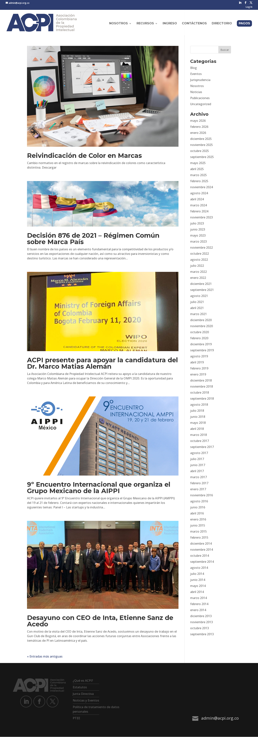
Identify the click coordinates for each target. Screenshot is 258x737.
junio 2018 (197, 417)
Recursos (145, 23)
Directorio (222, 23)
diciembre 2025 (201, 139)
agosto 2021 (199, 296)
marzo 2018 (198, 435)
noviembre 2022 (201, 247)
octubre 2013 (199, 628)
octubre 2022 (199, 253)
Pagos (244, 23)
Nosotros (197, 86)
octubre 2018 (199, 392)
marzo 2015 (198, 531)
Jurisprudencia (200, 80)
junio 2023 (197, 229)
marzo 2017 (198, 477)
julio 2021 (197, 302)
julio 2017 (197, 459)
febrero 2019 (199, 368)
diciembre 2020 (201, 320)
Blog (193, 68)
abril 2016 (197, 513)
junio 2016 (197, 507)
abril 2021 (197, 308)
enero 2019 (198, 374)
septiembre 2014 (202, 562)
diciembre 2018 (201, 380)
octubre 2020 (199, 332)
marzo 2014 (198, 598)
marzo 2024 (198, 205)
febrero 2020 (199, 338)
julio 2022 (197, 266)
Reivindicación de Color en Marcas (84, 156)
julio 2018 (197, 411)
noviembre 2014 (201, 549)
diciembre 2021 (201, 284)
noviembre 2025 (201, 145)
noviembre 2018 (201, 386)
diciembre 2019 (201, 344)
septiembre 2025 (202, 157)
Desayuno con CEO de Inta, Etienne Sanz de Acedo (100, 621)
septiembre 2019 (202, 350)
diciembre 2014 (201, 543)
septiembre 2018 (202, 398)
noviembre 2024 (201, 187)
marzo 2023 (198, 241)
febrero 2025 (199, 181)
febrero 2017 (199, 483)
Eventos (196, 74)
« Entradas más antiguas (45, 656)
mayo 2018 (198, 423)
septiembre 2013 (202, 634)
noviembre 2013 (201, 622)
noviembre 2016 (201, 495)
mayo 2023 (198, 235)
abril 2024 (197, 199)
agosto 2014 (199, 568)
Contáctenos (194, 23)
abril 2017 (197, 471)
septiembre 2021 (202, 290)
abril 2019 (197, 362)
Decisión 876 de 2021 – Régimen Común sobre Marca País (93, 238)
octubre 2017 (199, 441)
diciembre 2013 (201, 616)
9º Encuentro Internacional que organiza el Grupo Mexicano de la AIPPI (98, 487)
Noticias (196, 92)
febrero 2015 (199, 537)
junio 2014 (197, 580)
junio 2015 (197, 525)
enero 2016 (198, 519)
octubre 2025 (199, 151)
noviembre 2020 (201, 326)
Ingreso (170, 23)
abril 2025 (197, 169)
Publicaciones (200, 98)
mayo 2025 (198, 163)
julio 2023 (197, 223)
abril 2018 (197, 429)
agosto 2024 (199, 193)
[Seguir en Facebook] (39, 701)
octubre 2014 (199, 556)
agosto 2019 (199, 356)
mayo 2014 (198, 586)
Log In (249, 7)
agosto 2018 (199, 404)
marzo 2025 (198, 175)
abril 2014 (197, 592)
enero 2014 (198, 610)
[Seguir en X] (52, 701)
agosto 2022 (199, 259)
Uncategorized (200, 104)
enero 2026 (198, 133)
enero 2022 (198, 278)
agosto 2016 (199, 501)
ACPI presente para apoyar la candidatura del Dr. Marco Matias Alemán (102, 363)
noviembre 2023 (201, 217)
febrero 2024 (199, 211)
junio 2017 (197, 465)
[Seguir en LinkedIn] (26, 701)
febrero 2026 (199, 127)
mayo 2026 (198, 121)
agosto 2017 (199, 453)
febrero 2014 (199, 604)
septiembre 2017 (202, 447)
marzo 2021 (198, 314)
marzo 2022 (198, 272)
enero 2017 (198, 489)
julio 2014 (197, 574)
